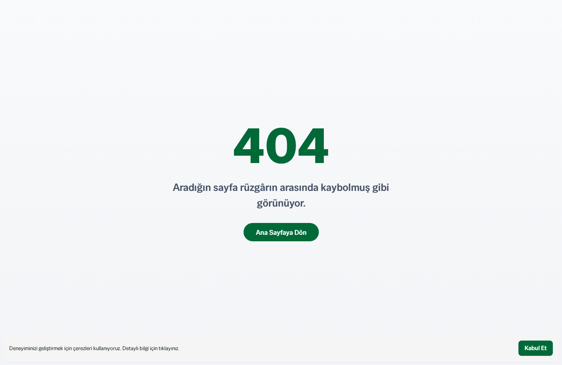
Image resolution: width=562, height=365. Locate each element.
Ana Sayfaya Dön (281, 232)
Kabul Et (536, 348)
